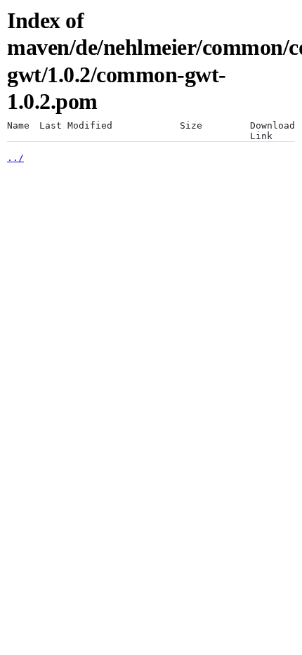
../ (15, 158)
